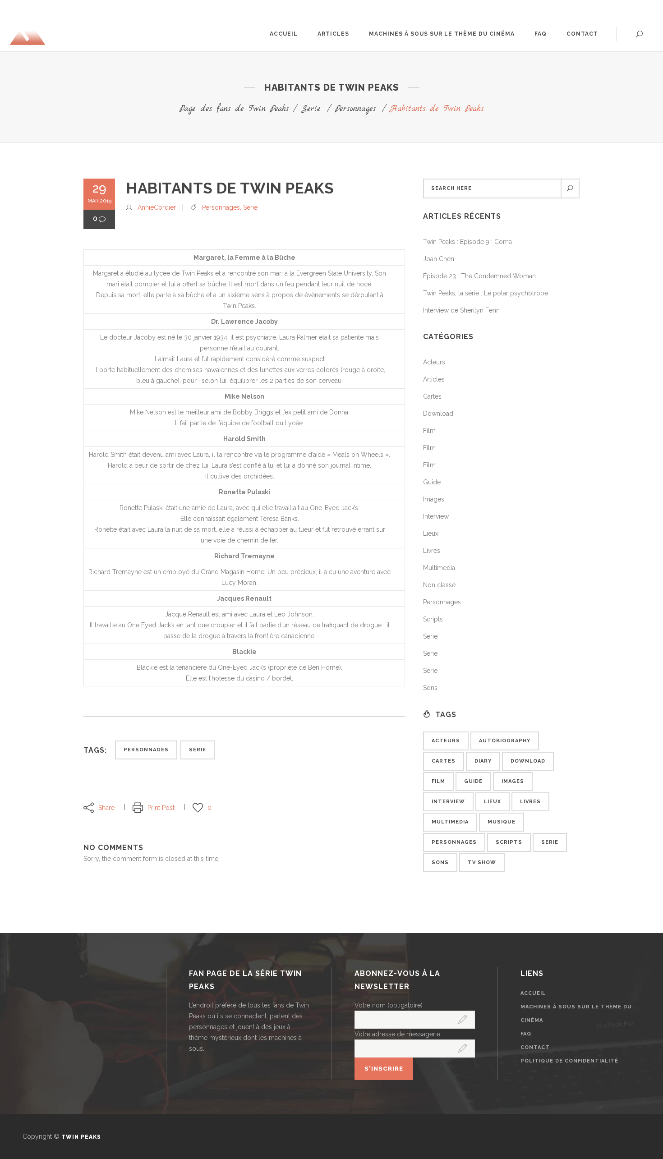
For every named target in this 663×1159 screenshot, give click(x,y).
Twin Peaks (81, 1137)
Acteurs (434, 362)
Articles (434, 379)
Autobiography (504, 741)
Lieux (430, 533)
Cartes (432, 396)
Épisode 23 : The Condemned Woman (479, 276)
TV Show (482, 862)
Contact (535, 1047)
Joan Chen (438, 258)
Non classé (439, 585)
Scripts (433, 619)
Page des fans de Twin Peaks (234, 109)
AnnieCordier (157, 207)
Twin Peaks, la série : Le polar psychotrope (485, 293)
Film (429, 430)
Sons (430, 687)
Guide (432, 482)
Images (433, 499)
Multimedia (439, 567)
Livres (431, 550)
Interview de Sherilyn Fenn (461, 310)
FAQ (525, 1034)
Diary (483, 761)
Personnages (355, 109)
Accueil (533, 993)
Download (438, 413)
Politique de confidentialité (569, 1061)
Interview (436, 516)
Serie (311, 109)
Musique (502, 822)
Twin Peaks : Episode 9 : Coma (467, 241)
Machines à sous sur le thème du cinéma (576, 1013)
